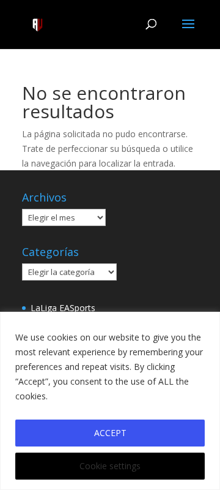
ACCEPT (110, 433)
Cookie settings (110, 466)
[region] (110, 401)
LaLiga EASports (63, 308)
